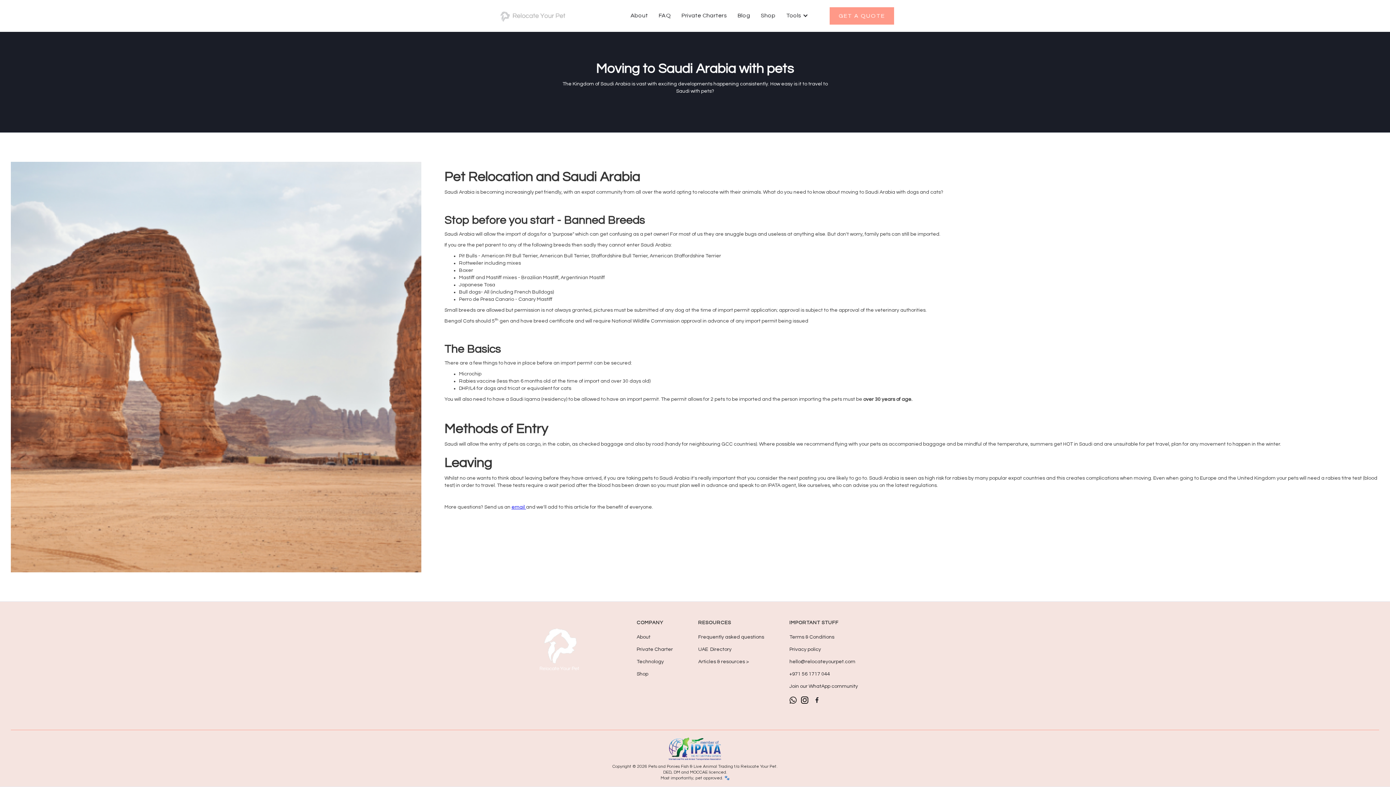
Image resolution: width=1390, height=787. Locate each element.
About (639, 15)
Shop (768, 15)
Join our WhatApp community (823, 686)
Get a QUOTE (862, 16)
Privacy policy (805, 649)
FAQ (665, 15)
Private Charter (655, 649)
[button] (797, 15)
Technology (650, 661)
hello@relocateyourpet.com (822, 661)
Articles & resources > (723, 661)
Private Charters (704, 15)
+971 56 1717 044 (809, 674)
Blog (744, 15)
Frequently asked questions (731, 637)
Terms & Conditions (811, 637)
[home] (532, 16)
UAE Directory (715, 649)
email (518, 507)
